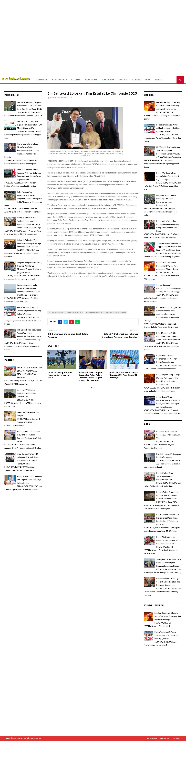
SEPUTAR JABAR (108, 80)
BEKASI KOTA (42, 80)
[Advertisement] (76, 38)
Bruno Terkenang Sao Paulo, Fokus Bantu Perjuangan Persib (60, 375)
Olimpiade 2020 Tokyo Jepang (116, 312)
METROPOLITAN (91, 80)
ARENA (147, 80)
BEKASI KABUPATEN (59, 80)
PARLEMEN (123, 80)
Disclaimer (176, 738)
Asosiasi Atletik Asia (56, 312)
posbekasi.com (54, 98)
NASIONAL (158, 80)
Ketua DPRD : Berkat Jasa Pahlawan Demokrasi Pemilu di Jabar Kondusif (120, 335)
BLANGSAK (136, 80)
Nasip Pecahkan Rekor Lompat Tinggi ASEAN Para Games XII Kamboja (124, 375)
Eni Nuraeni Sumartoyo (75, 312)
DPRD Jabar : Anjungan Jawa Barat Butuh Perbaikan (67, 335)
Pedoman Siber (164, 738)
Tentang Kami (152, 738)
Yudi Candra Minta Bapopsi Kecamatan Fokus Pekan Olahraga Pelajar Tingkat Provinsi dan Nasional (91, 376)
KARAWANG (75, 80)
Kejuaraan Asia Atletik (94, 312)
